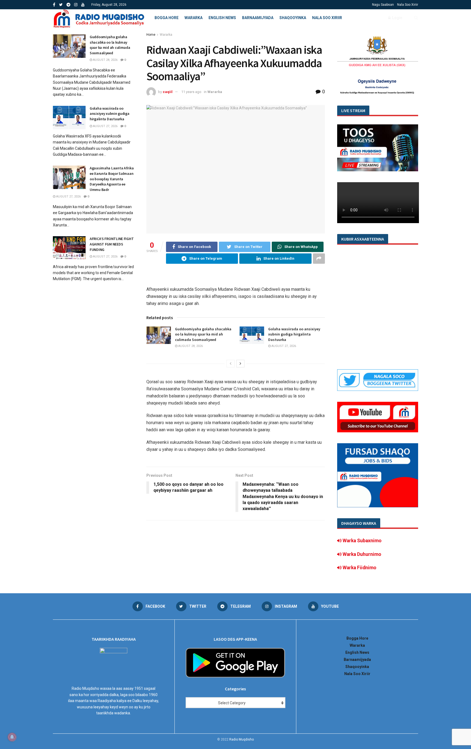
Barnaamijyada (257, 18)
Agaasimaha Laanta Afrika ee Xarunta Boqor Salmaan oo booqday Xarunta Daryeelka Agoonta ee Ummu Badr (112, 179)
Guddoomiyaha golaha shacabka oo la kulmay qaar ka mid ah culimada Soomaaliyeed (203, 334)
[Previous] (231, 363)
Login (396, 18)
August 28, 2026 (190, 346)
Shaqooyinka (292, 18)
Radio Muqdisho (241, 739)
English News (222, 18)
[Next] (240, 363)
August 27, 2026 (283, 346)
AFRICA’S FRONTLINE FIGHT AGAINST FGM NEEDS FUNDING (112, 244)
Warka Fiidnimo (359, 567)
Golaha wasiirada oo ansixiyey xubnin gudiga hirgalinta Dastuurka (294, 334)
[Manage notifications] (12, 737)
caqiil (168, 92)
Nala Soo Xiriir (407, 5)
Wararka (194, 18)
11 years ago (191, 92)
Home (150, 35)
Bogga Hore (167, 18)
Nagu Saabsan (383, 5)
